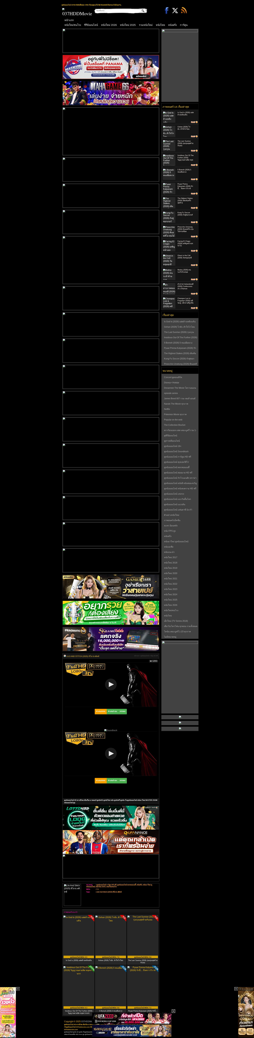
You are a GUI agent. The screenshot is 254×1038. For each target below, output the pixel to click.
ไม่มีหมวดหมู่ (170, 637)
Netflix (167, 409)
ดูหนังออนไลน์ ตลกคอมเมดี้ (126, 885)
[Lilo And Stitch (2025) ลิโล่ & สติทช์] (65, 656)
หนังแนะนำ (169, 552)
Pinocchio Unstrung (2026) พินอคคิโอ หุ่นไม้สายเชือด (186, 229)
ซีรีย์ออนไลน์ (91, 25)
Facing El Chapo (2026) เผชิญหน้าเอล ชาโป (185, 243)
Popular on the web (173, 420)
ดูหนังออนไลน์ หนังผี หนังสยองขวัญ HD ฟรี (180, 483)
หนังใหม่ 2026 (109, 25)
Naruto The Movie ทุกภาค (176, 404)
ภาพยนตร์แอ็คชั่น (172, 520)
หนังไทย (160, 25)
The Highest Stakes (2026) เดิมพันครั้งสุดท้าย (185, 200)
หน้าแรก (69, 20)
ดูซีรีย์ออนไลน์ (170, 435)
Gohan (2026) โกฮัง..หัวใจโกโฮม (110, 960)
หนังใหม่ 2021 (170, 578)
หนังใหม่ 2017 (170, 557)
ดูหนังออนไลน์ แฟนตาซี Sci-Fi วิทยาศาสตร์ (178, 510)
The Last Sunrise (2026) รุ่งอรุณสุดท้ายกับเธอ (143, 961)
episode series (171, 393)
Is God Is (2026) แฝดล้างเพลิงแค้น (79, 960)
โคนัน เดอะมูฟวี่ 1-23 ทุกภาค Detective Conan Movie (177, 631)
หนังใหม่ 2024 (170, 594)
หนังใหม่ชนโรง (72, 25)
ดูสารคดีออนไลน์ (172, 441)
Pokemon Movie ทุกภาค (175, 414)
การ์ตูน (184, 25)
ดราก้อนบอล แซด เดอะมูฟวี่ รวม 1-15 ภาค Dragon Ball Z (180, 430)
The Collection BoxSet (174, 425)
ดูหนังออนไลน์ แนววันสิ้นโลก (177, 499)
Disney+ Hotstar (171, 382)
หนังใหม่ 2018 (170, 563)
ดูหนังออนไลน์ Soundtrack (176, 451)
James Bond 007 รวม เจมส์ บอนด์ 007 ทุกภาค (179, 398)
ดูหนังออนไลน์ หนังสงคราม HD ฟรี (180, 488)
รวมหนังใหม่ (146, 25)
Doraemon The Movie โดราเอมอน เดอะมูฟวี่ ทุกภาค (180, 388)
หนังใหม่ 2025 (128, 25)
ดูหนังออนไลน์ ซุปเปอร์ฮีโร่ (176, 462)
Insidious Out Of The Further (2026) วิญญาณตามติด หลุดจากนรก (180, 337)
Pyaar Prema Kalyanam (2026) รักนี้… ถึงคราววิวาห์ (185, 186)
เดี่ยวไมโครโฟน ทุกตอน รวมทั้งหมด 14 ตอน (180, 626)
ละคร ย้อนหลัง (171, 525)
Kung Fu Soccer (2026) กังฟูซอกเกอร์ (179, 359)
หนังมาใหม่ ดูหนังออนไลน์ (176, 541)
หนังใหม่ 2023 (170, 589)
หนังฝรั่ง (172, 25)
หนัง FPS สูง (170, 531)
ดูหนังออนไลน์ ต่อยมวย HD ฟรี (178, 473)
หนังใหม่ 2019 (170, 568)
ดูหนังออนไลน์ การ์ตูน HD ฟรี (149, 656)
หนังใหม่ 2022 (170, 584)
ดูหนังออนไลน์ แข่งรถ (174, 494)
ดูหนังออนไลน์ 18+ (172, 446)
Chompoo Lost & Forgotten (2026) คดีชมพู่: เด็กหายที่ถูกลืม (186, 300)
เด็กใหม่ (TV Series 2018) (176, 621)
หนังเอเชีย (168, 547)
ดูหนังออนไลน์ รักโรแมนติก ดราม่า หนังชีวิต (180, 478)
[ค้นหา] (141, 11)
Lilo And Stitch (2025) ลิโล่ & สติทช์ (109, 892)
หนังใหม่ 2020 (170, 573)
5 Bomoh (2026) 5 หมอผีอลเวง (178, 343)
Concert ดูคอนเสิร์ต (173, 377)
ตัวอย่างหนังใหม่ (171, 515)
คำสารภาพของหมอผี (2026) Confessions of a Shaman (185, 286)
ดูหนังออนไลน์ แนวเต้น (174, 504)
